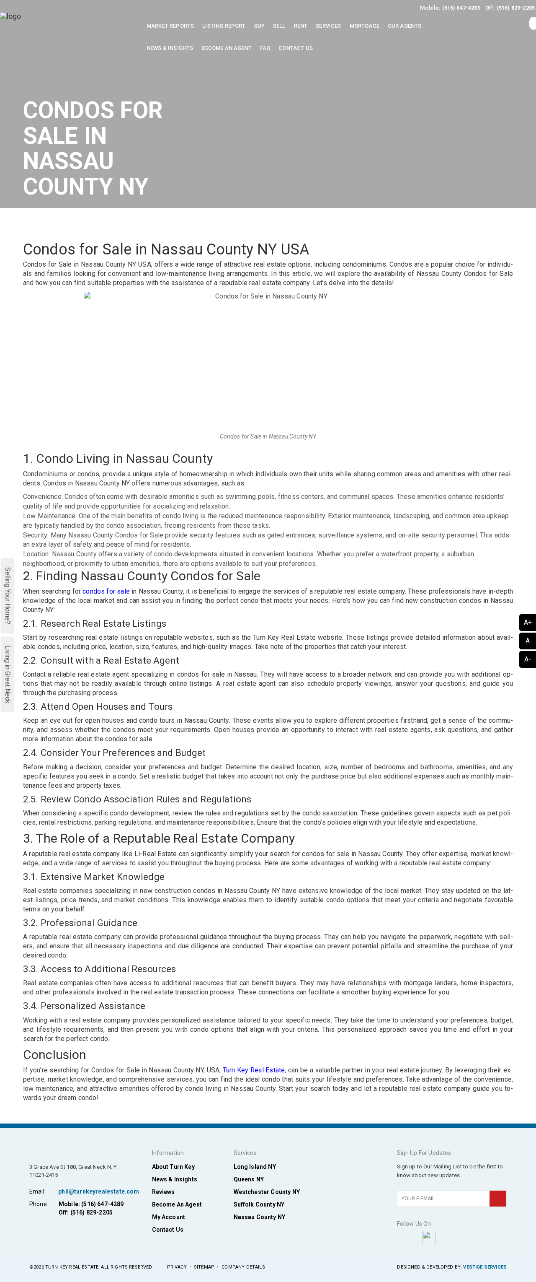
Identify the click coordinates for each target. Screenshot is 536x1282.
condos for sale (106, 591)
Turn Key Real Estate (254, 1070)
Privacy (177, 1267)
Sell (279, 26)
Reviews (163, 1192)
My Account (169, 1217)
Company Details (243, 1267)
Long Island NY (255, 1166)
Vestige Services (485, 1267)
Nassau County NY (260, 1217)
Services (328, 26)
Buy (259, 26)
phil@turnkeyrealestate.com (98, 1191)
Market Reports (170, 26)
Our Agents (405, 26)
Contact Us (295, 48)
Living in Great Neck (8, 674)
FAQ (265, 48)
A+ (528, 622)
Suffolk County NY (259, 1204)
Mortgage (364, 26)
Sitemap (204, 1267)
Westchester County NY (267, 1192)
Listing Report (223, 26)
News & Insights (170, 48)
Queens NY (249, 1179)
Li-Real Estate (155, 854)
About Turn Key (173, 1166)
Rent (301, 26)
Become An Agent (226, 48)
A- (527, 659)
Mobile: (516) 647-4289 (450, 8)
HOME (391, 224)
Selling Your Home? (8, 595)
